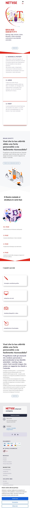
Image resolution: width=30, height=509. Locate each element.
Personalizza (15, 502)
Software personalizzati (8, 485)
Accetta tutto (15, 498)
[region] (15, 497)
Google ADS (5, 471)
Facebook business (7, 473)
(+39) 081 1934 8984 (11, 428)
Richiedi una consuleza (15, 415)
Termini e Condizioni (7, 461)
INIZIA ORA (15, 48)
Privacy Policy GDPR (7, 463)
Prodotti (5, 459)
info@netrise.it (10, 429)
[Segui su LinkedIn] (18, 434)
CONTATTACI (15, 396)
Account (5, 458)
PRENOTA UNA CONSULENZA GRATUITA (11, 163)
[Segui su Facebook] (12, 434)
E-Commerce (6, 483)
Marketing (5, 475)
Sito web (5, 481)
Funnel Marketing (7, 469)
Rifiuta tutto (15, 506)
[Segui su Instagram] (15, 434)
